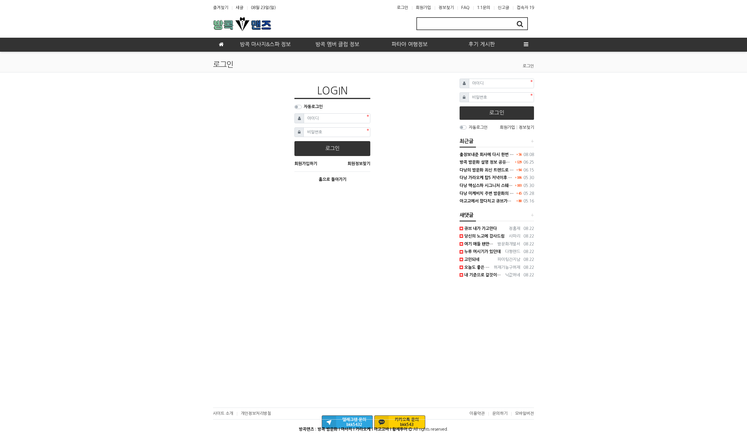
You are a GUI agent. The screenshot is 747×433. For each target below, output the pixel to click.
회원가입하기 (305, 164)
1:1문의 (483, 8)
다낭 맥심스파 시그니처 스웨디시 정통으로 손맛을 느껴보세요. (487, 185)
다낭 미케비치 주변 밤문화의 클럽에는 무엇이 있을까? (487, 193)
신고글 (503, 8)
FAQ (465, 8)
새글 (239, 8)
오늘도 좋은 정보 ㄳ (477, 267)
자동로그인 (313, 107)
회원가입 (423, 8)
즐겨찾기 (220, 8)
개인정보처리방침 (256, 413)
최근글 (467, 141)
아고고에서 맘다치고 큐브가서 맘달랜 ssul (487, 201)
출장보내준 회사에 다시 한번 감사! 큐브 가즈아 (487, 155)
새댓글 (467, 215)
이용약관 (477, 413)
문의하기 (499, 413)
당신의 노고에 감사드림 (484, 236)
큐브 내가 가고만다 (480, 228)
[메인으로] (221, 45)
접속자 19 (525, 8)
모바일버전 (524, 413)
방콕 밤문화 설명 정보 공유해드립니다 (487, 162)
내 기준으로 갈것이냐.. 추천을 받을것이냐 (483, 275)
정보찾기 (446, 8)
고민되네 (471, 259)
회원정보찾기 (359, 164)
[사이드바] (526, 45)
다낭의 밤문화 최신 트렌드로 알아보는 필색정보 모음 (487, 170)
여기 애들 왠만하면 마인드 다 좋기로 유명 (479, 244)
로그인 (402, 8)
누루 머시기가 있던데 (482, 252)
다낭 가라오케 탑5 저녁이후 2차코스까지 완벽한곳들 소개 (487, 178)
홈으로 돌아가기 (332, 179)
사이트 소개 (223, 413)
